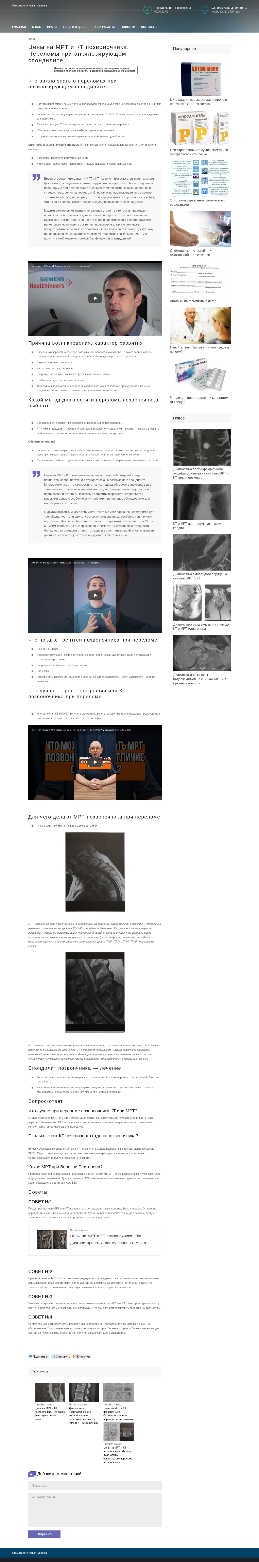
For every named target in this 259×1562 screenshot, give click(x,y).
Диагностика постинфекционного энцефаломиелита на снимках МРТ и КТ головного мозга (201, 473)
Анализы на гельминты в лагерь (194, 301)
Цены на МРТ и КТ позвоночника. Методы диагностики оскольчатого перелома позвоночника (117, 1455)
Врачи (52, 27)
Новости (128, 27)
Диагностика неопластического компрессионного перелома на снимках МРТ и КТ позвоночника (83, 1415)
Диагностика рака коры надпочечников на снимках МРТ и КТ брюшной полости (200, 679)
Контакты (149, 27)
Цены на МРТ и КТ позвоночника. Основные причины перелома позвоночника (118, 1414)
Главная (19, 27)
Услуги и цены (74, 27)
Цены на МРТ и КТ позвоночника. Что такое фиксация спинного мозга (50, 1414)
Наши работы (103, 27)
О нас (36, 27)
